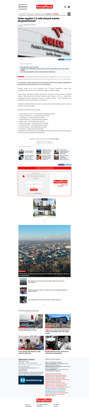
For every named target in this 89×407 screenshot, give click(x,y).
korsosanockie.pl (61, 388)
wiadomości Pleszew (60, 385)
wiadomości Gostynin (60, 376)
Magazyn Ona (48, 387)
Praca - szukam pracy (23, 366)
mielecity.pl (54, 389)
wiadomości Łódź (49, 375)
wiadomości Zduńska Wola (62, 379)
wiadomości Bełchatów (60, 375)
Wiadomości (21, 76)
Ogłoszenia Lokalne (23, 361)
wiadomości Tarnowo (50, 395)
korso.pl (68, 387)
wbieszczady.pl (61, 391)
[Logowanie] (69, 7)
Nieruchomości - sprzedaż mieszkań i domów (30, 364)
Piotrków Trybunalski (62, 392)
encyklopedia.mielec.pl (50, 391)
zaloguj (34, 190)
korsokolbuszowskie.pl (50, 388)
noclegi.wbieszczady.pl (50, 392)
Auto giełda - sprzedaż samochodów (27, 363)
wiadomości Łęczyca (50, 379)
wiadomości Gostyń (50, 384)
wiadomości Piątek (49, 394)
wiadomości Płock (49, 382)
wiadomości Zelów (59, 378)
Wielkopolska (61, 387)
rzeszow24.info (61, 389)
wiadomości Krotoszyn (61, 384)
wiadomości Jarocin (59, 382)
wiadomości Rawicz (50, 385)
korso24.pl (47, 389)
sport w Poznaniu (59, 394)
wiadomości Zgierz (49, 378)
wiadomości (55, 387)
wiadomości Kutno (49, 376)
